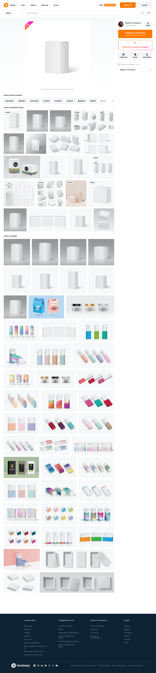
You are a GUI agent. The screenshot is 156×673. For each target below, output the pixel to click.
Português (128, 633)
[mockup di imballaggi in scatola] (98, 143)
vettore (70, 101)
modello (22, 101)
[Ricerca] (142, 13)
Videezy (27, 633)
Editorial (44, 5)
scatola (46, 101)
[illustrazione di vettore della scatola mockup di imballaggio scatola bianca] (22, 167)
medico (93, 101)
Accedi (144, 5)
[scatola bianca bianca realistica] (37, 121)
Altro (126, 643)
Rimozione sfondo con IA (33, 651)
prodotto (58, 101)
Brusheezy (28, 626)
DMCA (60, 629)
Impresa (27, 636)
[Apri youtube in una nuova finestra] (57, 666)
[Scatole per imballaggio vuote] (50, 193)
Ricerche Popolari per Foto (68, 641)
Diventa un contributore (95, 637)
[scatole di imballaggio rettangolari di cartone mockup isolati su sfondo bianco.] (36, 143)
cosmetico (34, 101)
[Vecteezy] (6, 5)
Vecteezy (27, 629)
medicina (81, 101)
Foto (23, 5)
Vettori (13, 5)
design (103, 101)
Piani (101, 5)
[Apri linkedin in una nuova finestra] (42, 666)
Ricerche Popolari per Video (66, 646)
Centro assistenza (97, 626)
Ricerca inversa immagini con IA (35, 647)
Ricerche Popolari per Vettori (66, 637)
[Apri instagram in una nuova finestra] (38, 666)
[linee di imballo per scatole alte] (19, 193)
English (127, 626)
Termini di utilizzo (104, 665)
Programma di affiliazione (68, 633)
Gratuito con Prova (135, 33)
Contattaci (94, 629)
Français (127, 639)
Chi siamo (94, 633)
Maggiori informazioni (128, 70)
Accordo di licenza (65, 626)
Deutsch (127, 636)
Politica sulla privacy (119, 665)
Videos (33, 5)
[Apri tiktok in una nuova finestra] (49, 666)
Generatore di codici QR (33, 655)
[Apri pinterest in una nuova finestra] (46, 666)
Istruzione (28, 639)
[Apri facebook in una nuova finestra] (34, 666)
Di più (56, 5)
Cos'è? (138, 64)
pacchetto (10, 101)
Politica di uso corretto (135, 665)
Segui (148, 25)
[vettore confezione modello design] (46, 306)
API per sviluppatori (31, 643)
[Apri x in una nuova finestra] (53, 666)
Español (127, 629)
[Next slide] (110, 101)
